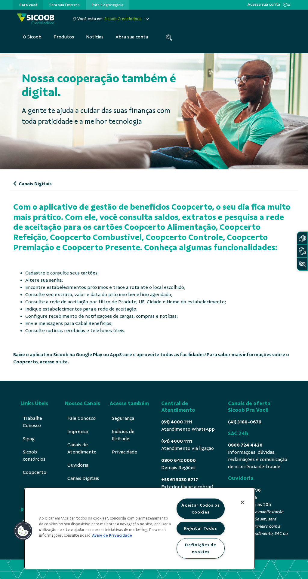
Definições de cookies (200, 548)
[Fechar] (242, 502)
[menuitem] (28, 5)
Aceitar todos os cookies (200, 508)
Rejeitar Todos (200, 528)
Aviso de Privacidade (112, 535)
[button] (23, 531)
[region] (139, 528)
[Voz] (302, 251)
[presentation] (28, 5)
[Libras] (302, 238)
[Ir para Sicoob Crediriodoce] (35, 18)
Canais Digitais (35, 183)
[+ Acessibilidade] (302, 264)
